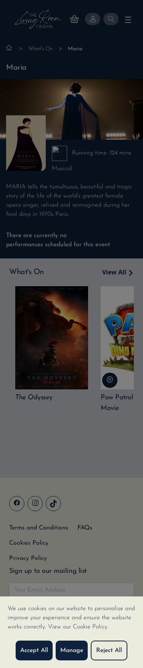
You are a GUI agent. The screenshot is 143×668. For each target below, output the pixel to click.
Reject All (109, 650)
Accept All (34, 650)
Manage (71, 650)
